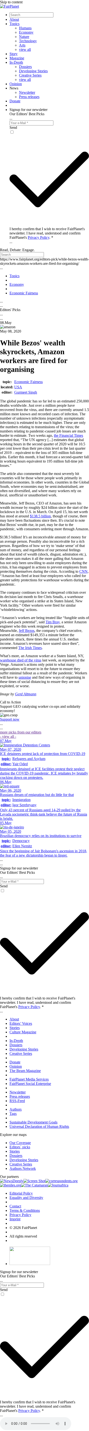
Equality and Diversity (26, 1198)
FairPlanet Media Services (29, 1079)
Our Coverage (20, 1143)
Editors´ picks (19, 1147)
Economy (26, 32)
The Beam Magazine (25, 1071)
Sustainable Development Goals (33, 1122)
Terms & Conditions (24, 1210)
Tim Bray (53, 622)
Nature (24, 37)
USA (18, 387)
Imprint (14, 1219)
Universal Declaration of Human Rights (39, 1126)
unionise (25, 677)
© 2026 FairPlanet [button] (23, 1228)
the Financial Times (68, 435)
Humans (25, 28)
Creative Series (30, 75)
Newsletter (27, 92)
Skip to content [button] (11, 2)
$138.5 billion (40, 516)
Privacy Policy (38, 237)
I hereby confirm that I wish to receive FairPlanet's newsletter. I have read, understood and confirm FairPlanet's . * (47, 233)
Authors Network (22, 1168)
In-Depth (16, 62)
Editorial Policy (21, 1193)
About (14, 19)
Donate (14, 101)
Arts (22, 45)
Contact (15, 1206)
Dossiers (25, 67)
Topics (14, 24)
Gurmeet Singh (25, 392)
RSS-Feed (17, 1101)
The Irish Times (30, 648)
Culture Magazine (22, 1032)
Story (13, 54)
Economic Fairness (28, 382)
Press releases (29, 97)
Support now (9, 719)
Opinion (15, 84)
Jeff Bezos (26, 631)
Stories (14, 1028)
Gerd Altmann (25, 694)
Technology (28, 41)
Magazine (16, 58)
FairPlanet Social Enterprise (30, 1084)
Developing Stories (33, 71)
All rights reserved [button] (23, 1236)
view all (25, 49)
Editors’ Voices (20, 1023)
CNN (83, 571)
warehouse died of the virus (20, 660)
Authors (15, 1109)
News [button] (13, 88)
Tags (13, 1114)
